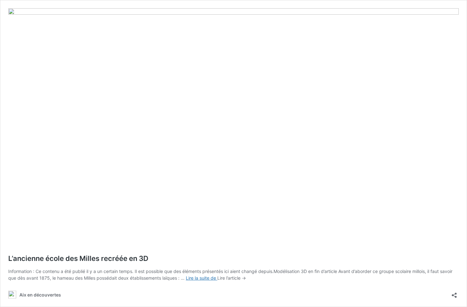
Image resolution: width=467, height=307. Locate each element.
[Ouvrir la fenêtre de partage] (454, 293)
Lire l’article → (231, 278)
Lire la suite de (201, 278)
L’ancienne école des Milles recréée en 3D (78, 258)
